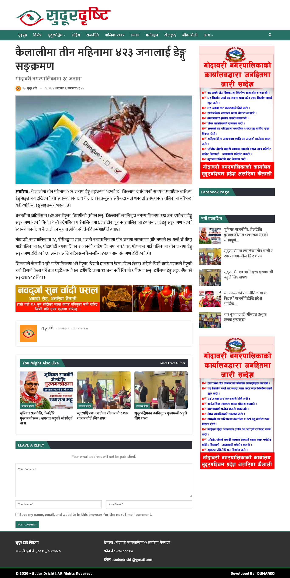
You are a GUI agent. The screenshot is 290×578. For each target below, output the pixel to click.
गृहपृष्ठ (22, 35)
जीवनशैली (189, 35)
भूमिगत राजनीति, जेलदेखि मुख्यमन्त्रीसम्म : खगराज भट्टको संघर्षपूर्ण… (246, 235)
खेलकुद (170, 35)
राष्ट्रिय (76, 35)
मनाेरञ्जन (152, 35)
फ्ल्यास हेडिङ (27, 406)
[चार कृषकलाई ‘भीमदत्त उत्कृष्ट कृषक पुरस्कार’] (210, 320)
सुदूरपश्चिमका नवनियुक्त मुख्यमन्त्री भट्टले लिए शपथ (248, 275)
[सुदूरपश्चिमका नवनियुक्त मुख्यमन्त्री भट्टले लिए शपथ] (161, 390)
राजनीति (92, 35)
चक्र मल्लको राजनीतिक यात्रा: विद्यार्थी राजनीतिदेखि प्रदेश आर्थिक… (245, 298)
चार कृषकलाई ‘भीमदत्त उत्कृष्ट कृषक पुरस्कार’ (245, 317)
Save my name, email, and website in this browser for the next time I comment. (85, 515)
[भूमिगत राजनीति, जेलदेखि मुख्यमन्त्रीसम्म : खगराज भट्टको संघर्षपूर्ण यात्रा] (46, 390)
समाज (135, 35)
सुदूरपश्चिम (55, 35)
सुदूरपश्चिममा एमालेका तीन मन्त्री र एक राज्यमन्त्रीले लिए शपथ (248, 254)
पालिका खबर (114, 35)
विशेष (37, 35)
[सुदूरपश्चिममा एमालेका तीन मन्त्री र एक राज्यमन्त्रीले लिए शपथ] (103, 390)
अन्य (207, 35)
